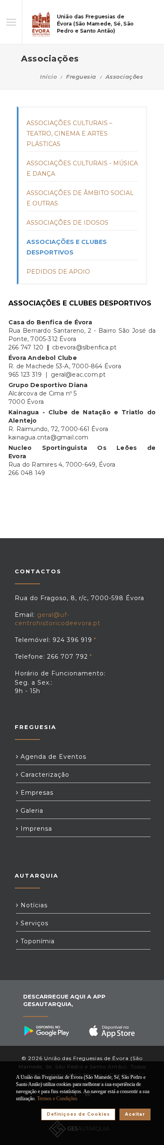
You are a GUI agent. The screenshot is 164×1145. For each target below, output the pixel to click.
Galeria (31, 810)
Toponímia (37, 941)
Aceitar (135, 1114)
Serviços (33, 923)
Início (48, 76)
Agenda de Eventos (52, 756)
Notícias (33, 905)
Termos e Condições (57, 1098)
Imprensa (35, 828)
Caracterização (44, 774)
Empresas (36, 792)
